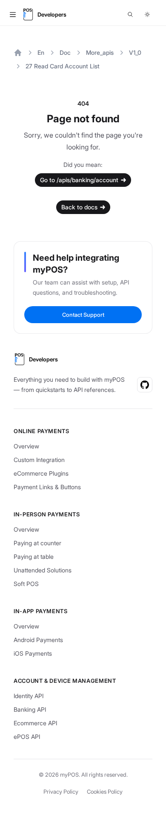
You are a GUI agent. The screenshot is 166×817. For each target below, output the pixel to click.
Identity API (28, 695)
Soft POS (26, 583)
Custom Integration (39, 459)
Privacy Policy (60, 791)
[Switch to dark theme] (147, 14)
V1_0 (135, 52)
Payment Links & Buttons (47, 486)
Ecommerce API (35, 723)
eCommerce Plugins (41, 473)
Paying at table (34, 556)
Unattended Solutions (43, 570)
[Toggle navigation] (13, 14)
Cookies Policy (105, 791)
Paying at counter (37, 543)
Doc (65, 52)
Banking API (30, 709)
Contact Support (83, 314)
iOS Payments (33, 653)
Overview (26, 446)
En (40, 52)
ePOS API (27, 736)
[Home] (18, 52)
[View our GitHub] (144, 384)
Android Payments (38, 639)
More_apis (100, 52)
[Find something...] (130, 14)
